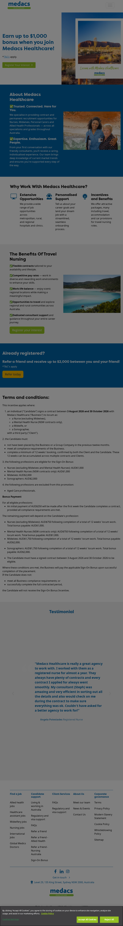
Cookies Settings (10, 919)
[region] (61, 916)
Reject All (109, 919)
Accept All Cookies (87, 919)
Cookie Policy (47, 913)
